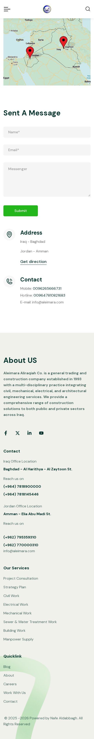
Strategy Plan (14, 587)
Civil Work (11, 595)
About (8, 675)
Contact (10, 701)
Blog (6, 666)
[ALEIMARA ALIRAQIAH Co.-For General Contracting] (47, 9)
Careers (10, 684)
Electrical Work (15, 604)
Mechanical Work (17, 613)
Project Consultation (20, 578)
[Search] (88, 9)
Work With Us (14, 692)
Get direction (33, 261)
